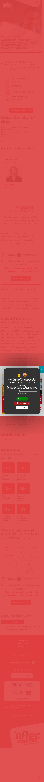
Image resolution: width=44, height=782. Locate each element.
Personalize (22, 407)
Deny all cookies (22, 403)
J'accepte (22, 399)
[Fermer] (41, 369)
